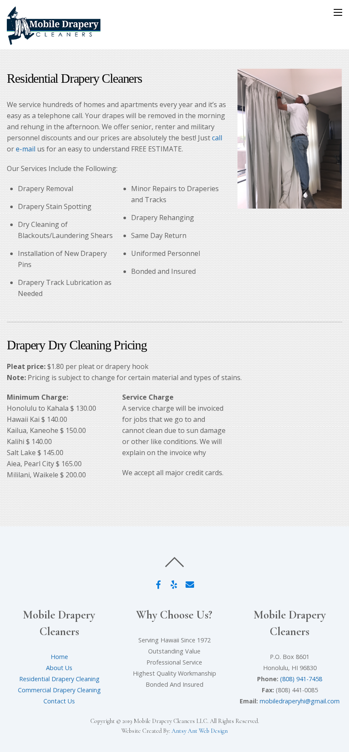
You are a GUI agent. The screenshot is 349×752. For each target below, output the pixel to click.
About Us (59, 668)
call (217, 137)
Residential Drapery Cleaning (59, 679)
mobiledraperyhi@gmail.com (300, 701)
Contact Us (59, 701)
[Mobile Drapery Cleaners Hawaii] (53, 41)
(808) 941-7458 (301, 679)
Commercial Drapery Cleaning (59, 690)
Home (59, 657)
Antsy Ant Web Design (200, 731)
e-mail (25, 149)
